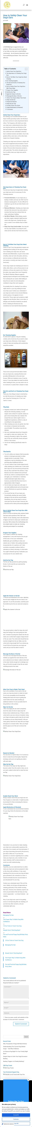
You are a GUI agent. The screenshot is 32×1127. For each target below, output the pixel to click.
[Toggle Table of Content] (25, 69)
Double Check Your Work (13, 105)
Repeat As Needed (12, 102)
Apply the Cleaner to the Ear (13, 94)
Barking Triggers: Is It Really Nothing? (13, 1061)
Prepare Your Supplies (12, 90)
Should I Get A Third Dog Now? (11, 930)
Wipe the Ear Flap (11, 104)
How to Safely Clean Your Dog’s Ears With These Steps (15, 87)
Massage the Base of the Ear (14, 96)
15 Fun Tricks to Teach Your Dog (12, 926)
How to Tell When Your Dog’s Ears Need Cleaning (16, 78)
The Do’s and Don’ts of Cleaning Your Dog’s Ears (15, 83)
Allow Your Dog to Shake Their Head (16, 98)
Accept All (16, 1115)
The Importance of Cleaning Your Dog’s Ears (16, 74)
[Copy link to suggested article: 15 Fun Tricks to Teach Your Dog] (3, 928)
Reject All (16, 1123)
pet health (5, 20)
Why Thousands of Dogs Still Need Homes (15, 1044)
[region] (16, 1114)
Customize (16, 1119)
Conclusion (10, 109)
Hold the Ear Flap (10, 92)
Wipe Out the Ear (11, 100)
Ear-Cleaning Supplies (12, 81)
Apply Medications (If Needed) (15, 107)
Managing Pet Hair (8, 915)
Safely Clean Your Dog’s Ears (13, 71)
